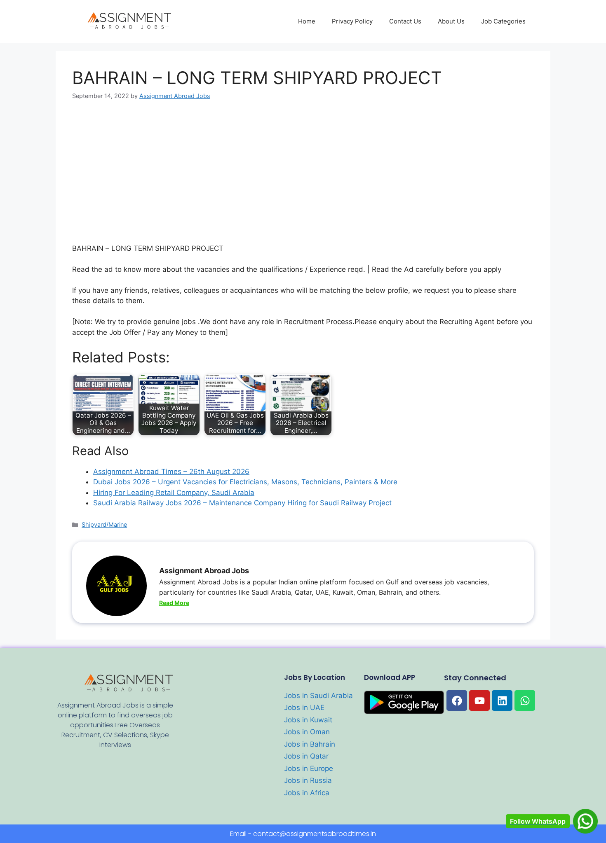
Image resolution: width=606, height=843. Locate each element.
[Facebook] (456, 700)
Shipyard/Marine (104, 524)
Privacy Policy (352, 21)
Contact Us (405, 21)
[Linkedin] (502, 700)
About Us (451, 21)
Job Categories (503, 21)
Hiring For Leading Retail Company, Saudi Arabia (173, 492)
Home (306, 21)
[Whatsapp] (524, 700)
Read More (174, 602)
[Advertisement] (303, 171)
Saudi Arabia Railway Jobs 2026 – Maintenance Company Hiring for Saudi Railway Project (242, 503)
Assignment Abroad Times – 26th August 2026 (171, 471)
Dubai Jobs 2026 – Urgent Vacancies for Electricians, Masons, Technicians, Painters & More (245, 482)
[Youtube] (479, 700)
